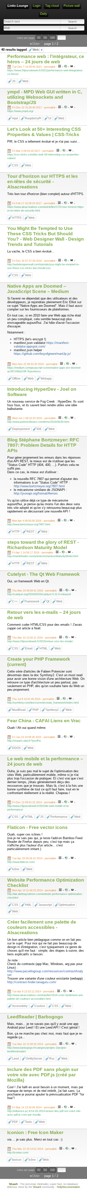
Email (29, 648)
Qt (47, 601)
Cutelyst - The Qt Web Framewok (43, 574)
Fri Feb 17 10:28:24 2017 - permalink (33, 203)
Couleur (40, 1006)
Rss (51, 1058)
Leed (15, 1058)
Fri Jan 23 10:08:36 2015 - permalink (33, 737)
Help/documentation (68, 1186)
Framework (32, 601)
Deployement (21, 429)
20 (38, 37)
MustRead (19, 710)
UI (49, 118)
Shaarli (13, 1184)
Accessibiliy (20, 1006)
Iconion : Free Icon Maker (35, 1132)
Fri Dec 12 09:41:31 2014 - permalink (34, 802)
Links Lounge (17, 6)
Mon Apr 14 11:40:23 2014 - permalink (34, 890)
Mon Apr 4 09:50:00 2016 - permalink (33, 520)
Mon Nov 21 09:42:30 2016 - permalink (35, 364)
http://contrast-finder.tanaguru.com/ (31, 982)
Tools (28, 1122)
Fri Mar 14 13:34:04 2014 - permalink (33, 1107)
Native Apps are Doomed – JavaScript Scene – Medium (38, 289)
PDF (15, 1122)
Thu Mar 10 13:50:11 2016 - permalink (34, 637)
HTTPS (17, 217)
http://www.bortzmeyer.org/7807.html (39, 486)
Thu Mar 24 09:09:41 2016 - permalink (34, 590)
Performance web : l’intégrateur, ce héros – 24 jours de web (45, 59)
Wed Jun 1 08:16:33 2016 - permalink (34, 418)
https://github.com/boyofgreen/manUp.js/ (42, 354)
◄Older (34, 44)
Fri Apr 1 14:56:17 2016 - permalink (32, 552)
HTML (44, 648)
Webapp (46, 378)
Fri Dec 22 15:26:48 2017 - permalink (34, 107)
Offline (16, 378)
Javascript (45, 905)
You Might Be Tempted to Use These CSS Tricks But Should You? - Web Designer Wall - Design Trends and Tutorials (45, 236)
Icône (15, 869)
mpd (15, 118)
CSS (15, 165)
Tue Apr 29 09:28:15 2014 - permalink (34, 858)
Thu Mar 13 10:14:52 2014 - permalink (34, 1148)
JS (13, 81)
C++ (15, 601)
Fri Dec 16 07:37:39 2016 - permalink (34, 260)
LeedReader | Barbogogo (35, 1016)
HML (28, 905)
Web (38, 49)
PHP (36, 710)
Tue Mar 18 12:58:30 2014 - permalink (34, 1044)
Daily (43, 14)
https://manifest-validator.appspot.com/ (41, 344)
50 (45, 37)
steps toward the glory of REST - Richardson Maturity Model (43, 545)
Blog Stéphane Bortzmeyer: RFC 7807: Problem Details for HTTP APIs (43, 445)
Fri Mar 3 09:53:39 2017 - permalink (33, 150)
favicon (17, 1159)
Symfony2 (52, 710)
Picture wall (72, 6)
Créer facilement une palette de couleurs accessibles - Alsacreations (41, 927)
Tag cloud (52, 6)
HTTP (16, 531)
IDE (39, 429)
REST (30, 531)
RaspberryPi (33, 118)
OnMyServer (34, 1058)
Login (36, 6)
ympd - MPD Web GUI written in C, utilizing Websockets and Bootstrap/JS (44, 97)
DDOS (16, 748)
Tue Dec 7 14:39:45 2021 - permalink (34, 66)
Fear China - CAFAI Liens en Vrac (44, 720)
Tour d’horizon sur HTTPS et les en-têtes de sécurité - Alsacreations (42, 181)
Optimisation (67, 905)
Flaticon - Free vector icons (37, 827)
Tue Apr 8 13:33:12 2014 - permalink (33, 991)
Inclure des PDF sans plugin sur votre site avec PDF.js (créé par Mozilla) (42, 1075)
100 (52, 37)
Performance (59, 817)
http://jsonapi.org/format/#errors (36, 493)
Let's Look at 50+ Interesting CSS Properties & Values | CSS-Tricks (44, 132)
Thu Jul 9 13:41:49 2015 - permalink (33, 698)
